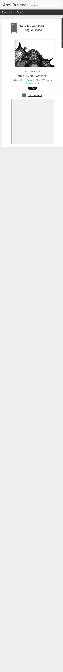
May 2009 (40, 80)
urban (36, 83)
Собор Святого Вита (32, 71)
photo (49, 80)
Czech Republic (27, 80)
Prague (29, 83)
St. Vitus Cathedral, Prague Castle (32, 27)
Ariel (46, 75)
